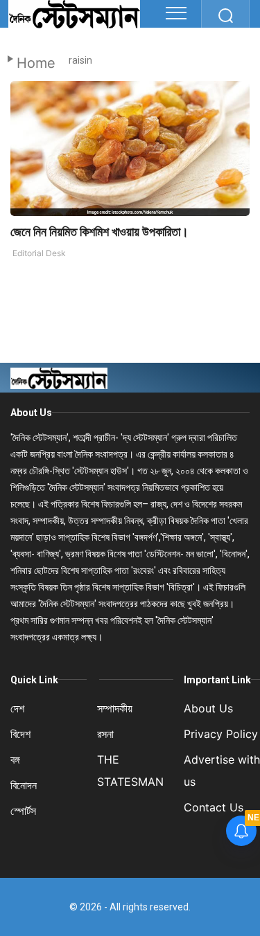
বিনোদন (23, 785)
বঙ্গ (15, 759)
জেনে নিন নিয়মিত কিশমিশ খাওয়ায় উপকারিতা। (99, 231)
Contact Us (213, 807)
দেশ (17, 708)
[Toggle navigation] (176, 13)
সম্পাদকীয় (114, 708)
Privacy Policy (221, 734)
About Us (31, 412)
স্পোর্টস (23, 811)
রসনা (105, 734)
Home (36, 63)
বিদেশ (20, 734)
